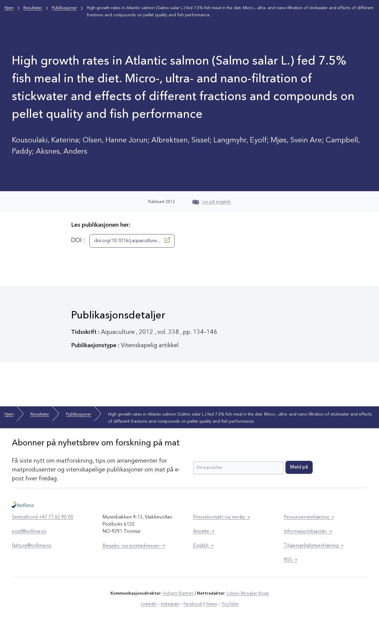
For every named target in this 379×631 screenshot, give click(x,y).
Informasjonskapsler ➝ (308, 531)
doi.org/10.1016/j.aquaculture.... (128, 241)
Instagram (170, 604)
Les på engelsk (216, 202)
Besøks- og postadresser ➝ (133, 545)
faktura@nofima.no (32, 545)
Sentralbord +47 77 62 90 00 (42, 517)
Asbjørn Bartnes (178, 593)
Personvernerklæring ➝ (309, 517)
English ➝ (203, 545)
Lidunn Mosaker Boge (248, 593)
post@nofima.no (29, 531)
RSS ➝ (290, 560)
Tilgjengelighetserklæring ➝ (313, 545)
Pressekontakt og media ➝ (221, 517)
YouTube (229, 604)
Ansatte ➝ (203, 531)
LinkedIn (149, 604)
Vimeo (211, 604)
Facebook (193, 604)
